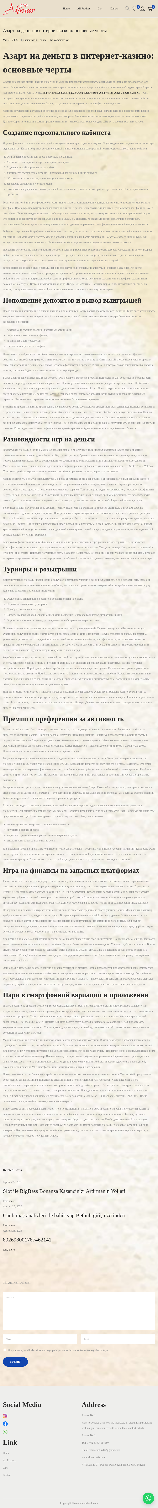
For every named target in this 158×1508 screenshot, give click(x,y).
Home (6, 1453)
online (43, 40)
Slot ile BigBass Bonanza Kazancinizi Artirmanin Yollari (64, 1191)
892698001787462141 (27, 1240)
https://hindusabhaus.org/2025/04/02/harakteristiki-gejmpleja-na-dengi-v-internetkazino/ (91, 92)
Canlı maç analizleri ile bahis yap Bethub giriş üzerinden (64, 1215)
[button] (148, 1498)
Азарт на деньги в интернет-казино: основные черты (55, 30)
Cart (5, 1467)
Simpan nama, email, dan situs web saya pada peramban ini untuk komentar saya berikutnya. (58, 1350)
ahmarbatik (31, 40)
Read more (9, 1201)
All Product (9, 1460)
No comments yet (59, 40)
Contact (7, 1475)
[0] (135, 8)
